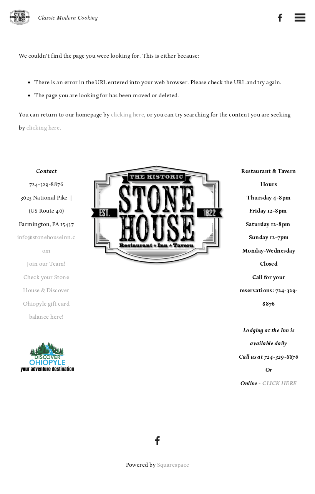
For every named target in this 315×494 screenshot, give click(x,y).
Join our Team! (46, 263)
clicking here (127, 114)
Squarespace (173, 464)
